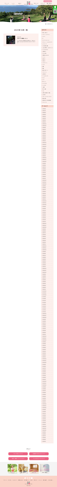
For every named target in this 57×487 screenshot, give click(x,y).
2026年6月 (44, 112)
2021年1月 (44, 221)
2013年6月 (44, 392)
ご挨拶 (44, 87)
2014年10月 (44, 362)
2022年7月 (44, 189)
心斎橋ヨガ (44, 51)
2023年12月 (44, 157)
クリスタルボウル (45, 49)
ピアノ (44, 79)
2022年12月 (44, 180)
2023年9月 (44, 163)
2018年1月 (44, 289)
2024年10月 (44, 146)
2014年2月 (44, 377)
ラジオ (44, 64)
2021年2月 (44, 219)
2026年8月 (44, 108)
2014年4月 (44, 373)
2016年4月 (44, 328)
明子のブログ (36, 4)
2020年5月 (44, 236)
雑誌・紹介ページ (45, 70)
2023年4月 (44, 172)
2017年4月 (44, 306)
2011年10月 (44, 430)
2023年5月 (44, 170)
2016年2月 (44, 332)
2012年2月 (44, 422)
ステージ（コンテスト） (46, 34)
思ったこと (44, 81)
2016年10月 (44, 317)
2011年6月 (44, 437)
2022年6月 (44, 191)
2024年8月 (44, 150)
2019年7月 (44, 255)
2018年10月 (44, 272)
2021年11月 (44, 202)
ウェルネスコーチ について (39, 458)
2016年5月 (44, 326)
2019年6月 (44, 257)
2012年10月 (44, 407)
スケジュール (43, 4)
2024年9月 (44, 148)
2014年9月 (44, 364)
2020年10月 (44, 227)
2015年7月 (44, 345)
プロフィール (7, 4)
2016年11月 (44, 315)
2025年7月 (44, 129)
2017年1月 (44, 311)
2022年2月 (44, 197)
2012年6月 (44, 415)
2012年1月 (44, 424)
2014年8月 (44, 366)
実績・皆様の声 (49, 4)
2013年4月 (44, 396)
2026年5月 (44, 114)
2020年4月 (44, 238)
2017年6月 (44, 302)
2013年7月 (44, 390)
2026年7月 (44, 110)
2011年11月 (44, 428)
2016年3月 (44, 330)
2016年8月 (44, 321)
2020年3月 (44, 240)
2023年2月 (44, 176)
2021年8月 (44, 208)
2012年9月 (44, 409)
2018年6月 (44, 279)
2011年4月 (44, 441)
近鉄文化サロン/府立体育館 (47, 100)
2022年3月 (44, 195)
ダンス (44, 77)
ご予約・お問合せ (47, 1)
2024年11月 (44, 144)
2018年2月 (44, 287)
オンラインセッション (46, 40)
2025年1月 (44, 140)
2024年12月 (44, 142)
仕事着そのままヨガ (46, 55)
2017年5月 (44, 304)
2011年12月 (44, 426)
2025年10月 (44, 125)
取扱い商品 (44, 98)
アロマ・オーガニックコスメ (47, 96)
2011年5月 (44, 439)
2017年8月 (44, 298)
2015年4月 (44, 351)
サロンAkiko (44, 53)
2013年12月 (44, 381)
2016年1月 (44, 334)
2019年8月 (44, 253)
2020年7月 (44, 232)
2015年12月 (44, 336)
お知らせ (19, 4)
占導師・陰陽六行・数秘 (47, 92)
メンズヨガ (44, 85)
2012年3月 (44, 420)
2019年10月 (44, 249)
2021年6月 (44, 212)
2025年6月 (44, 131)
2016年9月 (44, 319)
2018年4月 (44, 283)
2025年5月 (44, 133)
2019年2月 (44, 264)
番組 (43, 68)
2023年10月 (44, 161)
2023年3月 (44, 174)
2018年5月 (44, 281)
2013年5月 (44, 394)
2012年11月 (44, 405)
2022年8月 (44, 187)
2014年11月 (44, 360)
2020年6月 (44, 234)
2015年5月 (44, 349)
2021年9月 (44, 206)
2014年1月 (44, 379)
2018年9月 (44, 274)
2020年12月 (44, 223)
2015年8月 (44, 343)
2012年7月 (44, 413)
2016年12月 (44, 313)
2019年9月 (44, 251)
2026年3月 (44, 118)
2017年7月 (44, 300)
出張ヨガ (44, 60)
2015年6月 (44, 347)
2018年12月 (44, 268)
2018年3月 (44, 285)
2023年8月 (44, 165)
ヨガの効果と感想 (45, 45)
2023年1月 (44, 178)
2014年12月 (44, 358)
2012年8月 (44, 411)
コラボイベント (45, 62)
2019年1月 (44, 266)
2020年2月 (44, 242)
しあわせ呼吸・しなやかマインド (48, 47)
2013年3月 (44, 398)
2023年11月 (44, 159)
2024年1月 (44, 155)
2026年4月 (44, 116)
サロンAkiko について (18, 453)
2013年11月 (44, 383)
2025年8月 (44, 127)
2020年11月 (44, 225)
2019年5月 (44, 259)
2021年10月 (44, 204)
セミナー (44, 36)
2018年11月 (44, 270)
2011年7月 (44, 435)
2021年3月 (44, 217)
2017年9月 (44, 296)
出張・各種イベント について (18, 458)
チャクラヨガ (45, 83)
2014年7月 (44, 368)
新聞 (43, 66)
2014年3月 (44, 375)
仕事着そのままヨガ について (39, 453)
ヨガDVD (44, 94)
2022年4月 (44, 193)
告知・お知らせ (45, 32)
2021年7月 (44, 210)
